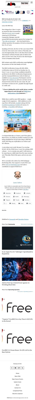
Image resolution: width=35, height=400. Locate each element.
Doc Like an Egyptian (9, 41)
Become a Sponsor (17, 393)
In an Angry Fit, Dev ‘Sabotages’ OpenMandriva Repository (17, 253)
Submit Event (17, 382)
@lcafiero (25, 189)
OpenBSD (12, 107)
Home (17, 373)
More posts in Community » (27, 224)
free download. (14, 78)
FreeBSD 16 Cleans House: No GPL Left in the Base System (17, 351)
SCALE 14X (10, 33)
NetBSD (17, 105)
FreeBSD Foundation (8, 105)
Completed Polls (17, 390)
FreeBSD (18, 103)
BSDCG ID (13, 80)
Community (25, 20)
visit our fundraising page (13, 164)
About (17, 385)
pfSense (20, 107)
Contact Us (17, 388)
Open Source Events (17, 379)
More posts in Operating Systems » (25, 291)
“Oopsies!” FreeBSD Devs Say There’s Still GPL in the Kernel (17, 320)
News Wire (17, 376)
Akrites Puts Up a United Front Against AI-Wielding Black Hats (16, 284)
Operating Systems (7, 22)
